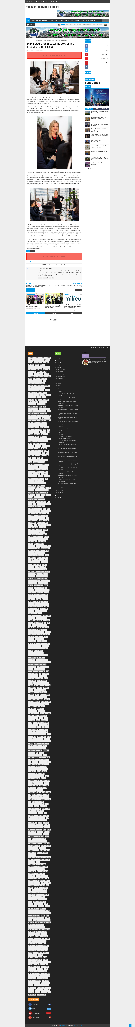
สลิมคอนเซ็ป (40, 871)
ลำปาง (40, 829)
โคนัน (45, 971)
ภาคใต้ (43, 404)
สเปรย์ (33, 889)
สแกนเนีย (39, 889)
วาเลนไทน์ (31, 446)
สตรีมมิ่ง (42, 850)
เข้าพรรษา (47, 920)
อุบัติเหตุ (35, 387)
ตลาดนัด (31, 434)
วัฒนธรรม (31, 834)
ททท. (44, 525)
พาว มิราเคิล (35, 794)
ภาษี (30, 799)
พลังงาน (30, 394)
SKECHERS (44, 629)
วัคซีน (45, 378)
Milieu (67, 294)
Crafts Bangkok (30, 294)
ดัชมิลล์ (38, 720)
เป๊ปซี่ (38, 938)
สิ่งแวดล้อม (31, 399)
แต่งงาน (30, 587)
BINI (47, 601)
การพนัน (35, 378)
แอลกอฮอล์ (41, 367)
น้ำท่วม (30, 387)
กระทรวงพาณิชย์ (43, 459)
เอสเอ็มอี (36, 585)
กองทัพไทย (39, 662)
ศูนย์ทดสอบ (31, 848)
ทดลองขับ (31, 734)
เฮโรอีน (45, 957)
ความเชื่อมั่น (31, 692)
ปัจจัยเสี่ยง (40, 373)
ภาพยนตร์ (31, 406)
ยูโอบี (47, 817)
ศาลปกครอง (31, 843)
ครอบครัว (39, 515)
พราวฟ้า (43, 792)
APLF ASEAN (31, 601)
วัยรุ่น (46, 836)
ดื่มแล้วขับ (31, 724)
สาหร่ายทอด (37, 882)
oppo (48, 643)
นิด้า (41, 750)
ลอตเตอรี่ (40, 476)
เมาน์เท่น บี (35, 580)
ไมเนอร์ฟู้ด (31, 992)
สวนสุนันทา (31, 873)
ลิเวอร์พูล (43, 552)
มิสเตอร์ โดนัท (32, 808)
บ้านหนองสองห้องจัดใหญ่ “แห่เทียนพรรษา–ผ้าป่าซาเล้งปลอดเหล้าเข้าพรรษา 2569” (93, 24)
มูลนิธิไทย (40, 813)
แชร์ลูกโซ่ (37, 961)
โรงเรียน (31, 985)
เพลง (47, 578)
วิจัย (30, 838)
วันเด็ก (44, 415)
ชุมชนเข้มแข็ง (41, 710)
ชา (47, 704)
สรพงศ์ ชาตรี (42, 869)
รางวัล (30, 443)
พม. (49, 439)
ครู (45, 392)
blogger (36, 313)
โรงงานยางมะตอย (45, 982)
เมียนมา (43, 943)
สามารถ (30, 392)
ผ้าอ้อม (46, 785)
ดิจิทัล (30, 422)
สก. (44, 848)
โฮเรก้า (42, 499)
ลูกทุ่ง (30, 831)
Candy (30, 504)
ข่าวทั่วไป (44, 20)
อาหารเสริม (31, 910)
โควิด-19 (47, 360)
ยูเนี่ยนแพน (42, 817)
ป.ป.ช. (47, 764)
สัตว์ (48, 878)
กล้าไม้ (45, 659)
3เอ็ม (38, 457)
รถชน (30, 820)
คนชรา (41, 683)
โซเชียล (40, 973)
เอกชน (30, 952)
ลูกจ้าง (48, 829)
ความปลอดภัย (46, 385)
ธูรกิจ (49, 741)
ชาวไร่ (43, 462)
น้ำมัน (45, 755)
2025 (58, 360)
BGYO (43, 601)
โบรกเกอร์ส (41, 975)
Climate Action (35, 606)
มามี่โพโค (36, 806)
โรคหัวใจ (31, 982)
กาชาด (34, 664)
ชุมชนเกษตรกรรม (33, 710)
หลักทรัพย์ (31, 896)
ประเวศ (30, 773)
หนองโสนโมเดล (39, 892)
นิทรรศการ (45, 750)
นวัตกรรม (40, 422)
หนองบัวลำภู (31, 892)
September (60, 376)
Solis (42, 631)
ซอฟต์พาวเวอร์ (32, 522)
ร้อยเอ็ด (30, 829)
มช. (30, 801)
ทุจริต (44, 736)
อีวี (29, 915)
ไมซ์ (48, 989)
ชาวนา (46, 520)
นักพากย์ (45, 529)
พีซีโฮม (41, 794)
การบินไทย (39, 666)
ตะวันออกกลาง (32, 727)
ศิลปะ (49, 415)
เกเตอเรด (41, 920)
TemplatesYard (63, 1025)
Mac (37, 618)
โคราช (30, 973)
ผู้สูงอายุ (35, 541)
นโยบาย (41, 752)
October (60, 374)
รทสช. (45, 820)
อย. (29, 452)
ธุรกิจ (49, 376)
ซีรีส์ (38, 522)
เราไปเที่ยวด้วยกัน (44, 945)
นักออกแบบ (36, 748)
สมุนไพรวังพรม (40, 866)
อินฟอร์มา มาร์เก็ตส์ (33, 408)
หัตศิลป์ (42, 896)
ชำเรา (37, 706)
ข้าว (44, 411)
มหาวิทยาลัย (40, 803)
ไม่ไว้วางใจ (38, 501)
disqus (54, 313)
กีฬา (72, 20)
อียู (49, 913)
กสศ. (39, 376)
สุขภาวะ (38, 483)
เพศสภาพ (31, 943)
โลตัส (38, 499)
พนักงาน (31, 543)
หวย (44, 406)
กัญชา (34, 397)
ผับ (41, 471)
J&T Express (32, 618)
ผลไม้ (30, 471)
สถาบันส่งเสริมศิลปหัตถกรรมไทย (36, 857)
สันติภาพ (36, 880)
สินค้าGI (48, 882)
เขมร (46, 573)
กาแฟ (43, 671)
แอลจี (45, 968)
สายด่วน (47, 880)
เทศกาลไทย (36, 934)
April (59, 388)
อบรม (30, 427)
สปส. (34, 562)
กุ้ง (40, 673)
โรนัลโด (36, 985)
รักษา (30, 824)
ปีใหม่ (38, 404)
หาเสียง (43, 483)
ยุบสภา (46, 815)
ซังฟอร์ (30, 715)
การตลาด (57, 20)
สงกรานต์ (43, 394)
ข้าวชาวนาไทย (32, 680)
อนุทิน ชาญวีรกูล (42, 569)
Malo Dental (43, 618)
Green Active (43, 611)
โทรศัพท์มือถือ (32, 499)
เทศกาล (30, 934)
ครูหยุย (48, 685)
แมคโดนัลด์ (41, 383)
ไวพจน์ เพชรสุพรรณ (45, 992)
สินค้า (42, 480)
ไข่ (29, 989)
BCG (48, 501)
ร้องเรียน (48, 827)
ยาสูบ (44, 397)
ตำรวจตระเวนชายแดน (34, 729)
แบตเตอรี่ (43, 961)
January (60, 492)
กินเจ (44, 429)
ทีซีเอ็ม (30, 527)
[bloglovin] (44, 2)
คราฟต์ (43, 685)
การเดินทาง (31, 671)
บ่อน (46, 436)
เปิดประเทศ (44, 492)
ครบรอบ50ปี (37, 685)
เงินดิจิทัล (31, 924)
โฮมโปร (45, 987)
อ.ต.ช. (30, 901)
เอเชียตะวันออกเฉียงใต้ (43, 952)
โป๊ (29, 978)
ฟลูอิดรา (46, 794)
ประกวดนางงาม (36, 766)
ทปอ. (36, 734)
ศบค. (40, 406)
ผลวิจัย (48, 780)
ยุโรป (30, 817)
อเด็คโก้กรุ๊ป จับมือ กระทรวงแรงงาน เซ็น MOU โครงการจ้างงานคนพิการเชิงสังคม (99, 124)
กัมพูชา (30, 513)
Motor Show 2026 (41, 504)
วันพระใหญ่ (45, 834)
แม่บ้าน (45, 964)
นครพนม (31, 743)
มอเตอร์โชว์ (31, 473)
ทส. (45, 734)
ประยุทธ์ (45, 469)
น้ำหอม (30, 757)
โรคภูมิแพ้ (31, 592)
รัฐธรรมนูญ (40, 550)
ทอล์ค (48, 734)
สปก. (41, 859)
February (60, 490)
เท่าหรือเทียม (38, 936)
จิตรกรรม (31, 699)
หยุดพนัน (44, 564)
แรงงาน (48, 394)
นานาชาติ (31, 750)
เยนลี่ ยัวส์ (31, 945)
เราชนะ (36, 945)
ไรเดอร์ (30, 429)
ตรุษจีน (39, 525)
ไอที (62, 20)
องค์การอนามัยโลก (33, 569)
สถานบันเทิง (38, 446)
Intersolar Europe (45, 615)
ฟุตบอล (30, 371)
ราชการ (30, 552)
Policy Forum (32, 506)
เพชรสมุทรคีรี (37, 941)
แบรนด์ (48, 961)
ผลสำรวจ (31, 415)
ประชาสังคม (31, 538)
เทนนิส (45, 931)
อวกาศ (41, 903)
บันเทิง (82, 20)
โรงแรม (40, 594)
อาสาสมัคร (42, 908)
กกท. (48, 508)
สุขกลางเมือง (37, 887)
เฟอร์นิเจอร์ (37, 943)
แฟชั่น (37, 964)
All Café (38, 601)
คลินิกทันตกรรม (32, 687)
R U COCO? (39, 627)
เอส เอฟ (30, 585)
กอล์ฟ (30, 664)
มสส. (42, 801)
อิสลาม (45, 913)
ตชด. (30, 466)
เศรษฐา (30, 950)
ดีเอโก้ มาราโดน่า (37, 722)
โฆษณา (35, 973)
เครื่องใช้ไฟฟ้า (45, 399)
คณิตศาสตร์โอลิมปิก (41, 680)
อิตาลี (37, 910)
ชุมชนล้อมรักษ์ (32, 464)
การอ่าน (42, 669)
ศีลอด (42, 845)
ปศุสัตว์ (30, 778)
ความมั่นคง (46, 687)
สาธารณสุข (38, 385)
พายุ (30, 794)
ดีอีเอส (30, 722)
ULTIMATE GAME (32, 641)
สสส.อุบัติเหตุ (32, 875)
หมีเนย (37, 894)
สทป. (30, 562)
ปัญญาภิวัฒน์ (37, 778)
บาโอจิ (40, 762)
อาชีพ (30, 908)
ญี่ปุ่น (42, 522)
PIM (33, 624)
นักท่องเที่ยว (43, 745)
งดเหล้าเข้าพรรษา (38, 380)
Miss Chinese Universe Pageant (41, 620)
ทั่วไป (30, 736)
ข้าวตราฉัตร (31, 369)
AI (41, 457)
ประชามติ (45, 769)
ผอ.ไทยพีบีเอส (36, 471)
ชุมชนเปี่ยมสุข (32, 713)
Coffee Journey (45, 606)
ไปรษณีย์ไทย (32, 501)
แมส (41, 964)
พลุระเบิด (49, 792)
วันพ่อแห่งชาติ (32, 836)
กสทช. (30, 462)
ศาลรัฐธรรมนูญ (32, 557)
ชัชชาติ (30, 520)
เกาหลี (30, 920)
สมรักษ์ (38, 862)
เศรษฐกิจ (44, 371)
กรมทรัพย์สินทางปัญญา (42, 648)
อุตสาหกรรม (36, 427)
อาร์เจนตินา (35, 908)
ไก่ (49, 987)
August (59, 378)
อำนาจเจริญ (46, 571)
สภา (49, 859)
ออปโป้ (46, 903)
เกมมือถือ (47, 917)
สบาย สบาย (35, 859)
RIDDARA (46, 627)
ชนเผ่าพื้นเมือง (36, 701)
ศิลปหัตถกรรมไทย (45, 843)
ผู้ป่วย (30, 541)
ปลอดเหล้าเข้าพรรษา (33, 776)
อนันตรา (31, 903)
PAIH (48, 622)
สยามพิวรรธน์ (44, 562)
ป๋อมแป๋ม (38, 780)
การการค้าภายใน (42, 664)
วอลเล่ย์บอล (40, 831)
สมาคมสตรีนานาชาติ (33, 864)
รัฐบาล (46, 550)
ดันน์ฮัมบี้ (31, 525)
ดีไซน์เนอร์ (45, 722)
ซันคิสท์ (35, 715)
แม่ (46, 587)
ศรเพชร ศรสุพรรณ (33, 841)
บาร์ (30, 762)
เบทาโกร (39, 452)
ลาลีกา (35, 829)
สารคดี (38, 448)
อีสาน (38, 915)
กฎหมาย (39, 645)
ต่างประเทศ (37, 434)
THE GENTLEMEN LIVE (44, 634)
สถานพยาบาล (32, 855)
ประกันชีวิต (44, 766)
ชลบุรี (47, 518)
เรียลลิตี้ (30, 948)
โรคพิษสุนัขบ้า (45, 980)
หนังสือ (30, 450)
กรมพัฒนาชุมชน (32, 652)
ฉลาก (30, 701)
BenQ (37, 604)
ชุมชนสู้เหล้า (40, 708)
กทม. (42, 392)
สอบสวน (46, 875)
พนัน (35, 543)
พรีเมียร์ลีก (31, 441)
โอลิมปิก (47, 455)
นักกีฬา (37, 745)
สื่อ (36, 399)
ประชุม (37, 538)
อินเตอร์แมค (31, 913)
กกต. (44, 508)
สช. (29, 559)
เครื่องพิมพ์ (37, 922)
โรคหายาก (37, 982)
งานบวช (48, 694)
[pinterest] (41, 2)
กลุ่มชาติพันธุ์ (32, 659)
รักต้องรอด (45, 822)
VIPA (41, 508)
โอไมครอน (39, 987)
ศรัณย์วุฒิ (43, 838)
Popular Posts (88, 109)
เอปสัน (45, 583)
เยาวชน (42, 364)
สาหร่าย (30, 882)
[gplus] (39, 2)
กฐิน (43, 645)
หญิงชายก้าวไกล (46, 418)
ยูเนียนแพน (35, 817)
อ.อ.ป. (41, 450)
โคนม (41, 971)
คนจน (30, 683)
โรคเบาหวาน (38, 592)
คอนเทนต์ (45, 515)
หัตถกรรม (36, 450)
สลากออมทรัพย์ (32, 871)
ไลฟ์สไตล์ (67, 20)
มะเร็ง (36, 406)
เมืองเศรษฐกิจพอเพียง (44, 580)
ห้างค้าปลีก (43, 566)
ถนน (30, 413)
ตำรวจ (34, 422)
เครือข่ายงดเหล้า (32, 376)
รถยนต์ (40, 820)
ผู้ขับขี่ (30, 783)
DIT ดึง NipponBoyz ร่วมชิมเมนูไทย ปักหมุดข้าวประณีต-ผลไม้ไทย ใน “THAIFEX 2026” (53, 306)
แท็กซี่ (35, 587)
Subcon (43, 506)
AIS (46, 599)
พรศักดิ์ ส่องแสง (32, 792)
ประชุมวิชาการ (32, 771)
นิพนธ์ (38, 371)
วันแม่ (44, 443)
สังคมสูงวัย (35, 878)
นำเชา (36, 750)
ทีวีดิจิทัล (39, 736)
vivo (30, 645)
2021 (58, 495)
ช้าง (38, 713)
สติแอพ (30, 852)
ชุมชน (48, 411)
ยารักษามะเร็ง (40, 815)
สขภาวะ (37, 850)
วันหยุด (47, 555)
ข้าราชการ (46, 513)
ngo (44, 643)
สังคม (30, 878)
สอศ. (34, 448)
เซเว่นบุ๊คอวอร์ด (40, 927)
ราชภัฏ (42, 827)
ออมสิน (30, 906)
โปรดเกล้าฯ (42, 590)
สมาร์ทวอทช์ (43, 864)
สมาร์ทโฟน (31, 480)
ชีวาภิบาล (42, 706)
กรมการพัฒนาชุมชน (33, 459)
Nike (34, 622)
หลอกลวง (46, 894)
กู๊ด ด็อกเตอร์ (45, 673)
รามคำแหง (31, 364)
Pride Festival (32, 627)
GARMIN (45, 608)
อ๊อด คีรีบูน (36, 917)
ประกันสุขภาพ (32, 769)
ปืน (41, 538)
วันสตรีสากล (41, 555)
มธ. (33, 801)
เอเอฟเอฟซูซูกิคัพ (33, 955)
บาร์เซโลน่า (35, 762)
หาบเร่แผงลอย (32, 899)
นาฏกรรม (43, 748)
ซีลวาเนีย (31, 717)
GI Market (31, 611)
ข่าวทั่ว (35, 678)
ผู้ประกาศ (31, 425)
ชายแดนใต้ (31, 706)
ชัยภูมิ (44, 704)
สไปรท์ (44, 889)
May (59, 385)
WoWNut (44, 641)
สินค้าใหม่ (38, 885)
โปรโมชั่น (31, 420)
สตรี (33, 559)
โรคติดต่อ (31, 980)
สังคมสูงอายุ (42, 878)
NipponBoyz (39, 622)
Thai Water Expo (39, 638)
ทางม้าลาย (35, 466)
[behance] (51, 2)
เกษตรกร (42, 427)
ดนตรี (46, 522)
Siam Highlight (42, 7)
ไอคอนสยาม (42, 387)
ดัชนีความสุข (32, 720)
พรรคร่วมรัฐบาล (38, 789)
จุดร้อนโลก (46, 699)
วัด (35, 555)
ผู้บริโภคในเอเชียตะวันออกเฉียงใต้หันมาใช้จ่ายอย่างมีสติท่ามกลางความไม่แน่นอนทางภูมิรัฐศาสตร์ (72, 306)
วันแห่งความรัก (40, 836)
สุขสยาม (45, 425)
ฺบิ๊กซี (44, 487)
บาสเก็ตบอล (31, 536)
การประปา (46, 666)
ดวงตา (45, 717)
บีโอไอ (45, 422)
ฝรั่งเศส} (34, 787)
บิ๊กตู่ (50, 762)
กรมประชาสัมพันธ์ (38, 650)
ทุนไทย (48, 736)
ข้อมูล (45, 678)
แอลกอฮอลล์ (40, 968)
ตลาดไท (47, 724)
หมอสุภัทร (38, 564)
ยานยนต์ (77, 20)
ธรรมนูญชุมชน (39, 738)
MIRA (35, 504)
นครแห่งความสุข (45, 743)
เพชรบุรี (30, 941)
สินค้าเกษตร (31, 885)
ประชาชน (38, 439)
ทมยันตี (40, 734)
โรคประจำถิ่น (38, 980)
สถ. (46, 478)
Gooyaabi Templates (78, 1025)
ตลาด (36, 724)
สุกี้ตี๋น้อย (31, 887)
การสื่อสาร (36, 669)
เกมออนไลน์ (40, 573)
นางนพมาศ (31, 532)
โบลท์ (35, 455)
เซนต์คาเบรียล (32, 927)
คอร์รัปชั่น (38, 692)
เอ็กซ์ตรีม (40, 955)
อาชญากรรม (31, 487)
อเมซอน (30, 917)
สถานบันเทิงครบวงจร (42, 852)
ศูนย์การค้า (48, 845)
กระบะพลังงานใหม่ (33, 655)
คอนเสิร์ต (48, 420)
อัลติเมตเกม (41, 906)
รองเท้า (40, 822)
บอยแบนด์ (47, 757)
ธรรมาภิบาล (31, 741)
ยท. (45, 813)
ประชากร (39, 769)
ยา (46, 441)
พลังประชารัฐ (32, 545)
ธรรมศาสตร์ (47, 738)
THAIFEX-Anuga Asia (33, 508)
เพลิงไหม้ (44, 941)
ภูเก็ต (43, 441)
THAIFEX (36, 420)
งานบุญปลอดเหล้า (38, 697)
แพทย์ (35, 497)
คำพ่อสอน (44, 692)
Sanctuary (36, 631)
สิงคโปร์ (43, 882)
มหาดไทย (47, 390)
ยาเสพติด (46, 373)
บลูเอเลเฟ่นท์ (36, 757)
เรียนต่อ (48, 494)
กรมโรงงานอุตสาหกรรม (34, 511)
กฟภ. (34, 648)
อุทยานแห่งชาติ (32, 573)
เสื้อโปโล (46, 950)
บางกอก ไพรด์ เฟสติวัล (34, 534)
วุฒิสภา (30, 478)
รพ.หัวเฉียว (31, 367)
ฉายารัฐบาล (42, 518)
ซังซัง (49, 713)
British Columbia (44, 604)
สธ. (29, 418)
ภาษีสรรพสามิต (36, 799)
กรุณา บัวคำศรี (41, 657)
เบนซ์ (30, 938)
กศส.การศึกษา (32, 662)
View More (79, 290)
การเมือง (31, 362)
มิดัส (46, 806)
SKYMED (30, 631)
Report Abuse (85, 353)
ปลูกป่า (47, 776)
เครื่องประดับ (32, 576)
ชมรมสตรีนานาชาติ (45, 701)
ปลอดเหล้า (44, 439)
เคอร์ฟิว (38, 576)
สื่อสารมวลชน (32, 483)
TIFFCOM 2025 (32, 636)
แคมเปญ (31, 497)
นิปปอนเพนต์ (32, 752)
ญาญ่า (36, 717)
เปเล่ (34, 938)
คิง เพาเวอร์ (43, 432)
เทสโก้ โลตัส (44, 934)
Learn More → (92, 364)
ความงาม (39, 687)
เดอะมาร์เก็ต (47, 929)
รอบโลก (34, 550)
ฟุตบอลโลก (37, 441)
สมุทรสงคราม (32, 866)
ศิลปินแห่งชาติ (36, 845)
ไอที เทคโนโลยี (32, 994)
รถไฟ (30, 476)
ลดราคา (35, 476)
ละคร (40, 415)
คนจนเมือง (35, 683)
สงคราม (46, 557)
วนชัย (34, 831)
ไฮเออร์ (34, 457)
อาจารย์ (47, 906)
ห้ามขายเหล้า (43, 899)
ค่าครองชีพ (31, 694)
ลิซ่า (45, 476)
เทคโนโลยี (37, 492)
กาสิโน (40, 378)
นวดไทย (39, 529)
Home (28, 40)
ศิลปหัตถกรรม (37, 478)
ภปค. (30, 548)
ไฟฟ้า (37, 597)
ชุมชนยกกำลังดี (32, 708)
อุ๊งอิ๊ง (47, 915)
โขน (37, 971)
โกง (47, 452)
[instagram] (54, 2)
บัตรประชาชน (32, 759)
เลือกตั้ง (35, 383)
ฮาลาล (42, 917)
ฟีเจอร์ (47, 796)
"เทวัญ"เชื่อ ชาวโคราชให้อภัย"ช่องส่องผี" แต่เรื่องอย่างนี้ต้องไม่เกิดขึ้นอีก (99, 136)
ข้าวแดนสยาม (32, 515)
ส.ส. (43, 478)
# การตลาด (32, 251)
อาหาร (30, 380)
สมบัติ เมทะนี (32, 862)
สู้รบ (30, 889)
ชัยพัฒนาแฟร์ (38, 704)
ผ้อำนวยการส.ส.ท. (39, 785)
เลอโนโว (40, 583)
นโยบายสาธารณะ (33, 755)
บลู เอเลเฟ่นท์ (42, 532)
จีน (48, 432)
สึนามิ (43, 885)
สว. (29, 564)
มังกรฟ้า (30, 806)
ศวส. (40, 841)
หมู (41, 894)
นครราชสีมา (42, 527)
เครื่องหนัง (44, 922)
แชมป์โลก (31, 961)
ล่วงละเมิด (31, 555)
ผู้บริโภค (46, 538)
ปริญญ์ (42, 773)
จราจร (45, 697)
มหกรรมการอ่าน (32, 803)
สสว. (40, 425)
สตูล (35, 852)
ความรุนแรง (31, 385)
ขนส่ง (35, 513)
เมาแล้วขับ (36, 392)
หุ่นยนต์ (37, 566)
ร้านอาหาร (36, 552)
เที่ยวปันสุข (31, 936)
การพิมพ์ (31, 669)
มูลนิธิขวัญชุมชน (46, 808)
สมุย (46, 866)
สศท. (33, 564)
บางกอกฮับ (45, 759)
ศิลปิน (30, 845)
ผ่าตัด (36, 425)
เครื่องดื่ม (49, 487)
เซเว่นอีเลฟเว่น (44, 490)
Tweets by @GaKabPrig (90, 168)
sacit (30, 397)
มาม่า (41, 806)
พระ (38, 792)
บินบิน (45, 762)
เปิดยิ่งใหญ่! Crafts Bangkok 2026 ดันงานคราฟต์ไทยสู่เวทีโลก (34, 305)
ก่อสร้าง (30, 676)
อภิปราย (39, 485)
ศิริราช (37, 843)
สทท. (30, 859)
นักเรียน (30, 469)
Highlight (97, 108)
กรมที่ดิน (31, 650)
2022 (58, 367)
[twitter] (36, 2)
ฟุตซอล (39, 397)
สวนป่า (46, 871)
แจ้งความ (45, 959)
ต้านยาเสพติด (38, 731)
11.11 (30, 599)
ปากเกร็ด (43, 778)
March (59, 487)
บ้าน (37, 536)
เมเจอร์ (38, 494)
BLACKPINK (31, 604)
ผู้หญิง (36, 415)
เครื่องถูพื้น (31, 922)
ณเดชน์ (41, 717)
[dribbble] (46, 2)
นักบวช (30, 748)
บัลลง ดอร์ (39, 759)
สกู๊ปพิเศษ (31, 850)
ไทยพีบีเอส (41, 360)
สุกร (47, 885)
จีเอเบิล (35, 518)
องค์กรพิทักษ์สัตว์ (41, 901)
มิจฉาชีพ (38, 473)
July (59, 381)
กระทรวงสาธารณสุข (45, 511)
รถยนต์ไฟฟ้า (44, 473)
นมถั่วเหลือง (31, 745)
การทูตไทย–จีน (32, 666)
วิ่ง (48, 476)
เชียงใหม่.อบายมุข (39, 924)
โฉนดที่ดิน (41, 497)
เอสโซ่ (41, 585)
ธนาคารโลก (31, 738)
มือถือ (34, 548)
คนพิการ (37, 432)
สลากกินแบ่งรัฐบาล (36, 418)
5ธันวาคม (38, 599)
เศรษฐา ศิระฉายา (38, 950)
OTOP (49, 504)
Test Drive (31, 638)
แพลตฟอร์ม (31, 964)
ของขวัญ (40, 513)
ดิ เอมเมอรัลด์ (44, 720)
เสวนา (30, 378)
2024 (58, 362)
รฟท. (30, 550)
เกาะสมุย (35, 920)
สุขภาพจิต (43, 448)
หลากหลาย (31, 566)
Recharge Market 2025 (34, 629)
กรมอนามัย (40, 652)
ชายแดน (41, 520)
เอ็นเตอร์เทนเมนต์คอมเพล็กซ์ (35, 957)
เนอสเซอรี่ (45, 936)
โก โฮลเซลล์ (31, 971)
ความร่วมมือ (37, 690)
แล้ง (42, 966)
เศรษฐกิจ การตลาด (43, 948)
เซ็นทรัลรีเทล (39, 929)
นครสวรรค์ (36, 743)
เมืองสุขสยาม (32, 494)
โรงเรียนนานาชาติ (33, 594)
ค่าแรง (37, 694)
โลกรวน (41, 985)
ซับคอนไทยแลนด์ (42, 715)
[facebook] (34, 2)
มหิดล (46, 803)
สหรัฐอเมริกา (39, 875)
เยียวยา (43, 494)
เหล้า (43, 362)
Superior (47, 631)
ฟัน (40, 545)
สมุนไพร (37, 480)
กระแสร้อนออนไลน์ (90, 20)
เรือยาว (35, 948)
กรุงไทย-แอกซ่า (32, 657)
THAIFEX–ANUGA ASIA (33, 634)
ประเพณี (44, 771)
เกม (39, 399)
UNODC (38, 641)
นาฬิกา (35, 469)
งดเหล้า (30, 518)
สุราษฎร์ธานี (44, 887)
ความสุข (43, 690)
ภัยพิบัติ (45, 471)
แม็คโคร (31, 373)
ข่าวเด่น (33, 20)
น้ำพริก (45, 413)
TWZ (38, 636)
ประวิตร (39, 771)
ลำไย (44, 829)
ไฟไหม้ (43, 989)
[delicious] (56, 2)
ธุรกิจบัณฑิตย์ (43, 741)
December (60, 369)
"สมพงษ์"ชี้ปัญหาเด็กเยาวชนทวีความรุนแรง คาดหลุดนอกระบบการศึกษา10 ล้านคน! (99, 130)
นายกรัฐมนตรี (46, 369)
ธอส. (37, 741)
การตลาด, (44, 50)
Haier (30, 411)
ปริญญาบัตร (36, 773)
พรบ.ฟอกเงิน (40, 787)
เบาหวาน (42, 578)
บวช (42, 757)
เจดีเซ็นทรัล (44, 576)
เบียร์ (47, 427)
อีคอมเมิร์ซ (38, 487)
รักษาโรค (35, 824)
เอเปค (45, 585)
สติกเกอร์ (48, 850)
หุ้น (37, 899)
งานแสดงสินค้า (32, 404)
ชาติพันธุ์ (36, 520)
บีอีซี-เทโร (36, 764)
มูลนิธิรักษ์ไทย (40, 810)
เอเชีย (35, 952)
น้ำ (36, 532)
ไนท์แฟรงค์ (37, 989)
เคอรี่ (49, 922)
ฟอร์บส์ (30, 796)
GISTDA (36, 611)
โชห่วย (30, 455)
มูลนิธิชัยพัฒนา (32, 810)
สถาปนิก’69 (47, 857)
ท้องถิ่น (30, 436)
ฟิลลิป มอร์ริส (41, 796)
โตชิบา (36, 590)
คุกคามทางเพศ (43, 401)
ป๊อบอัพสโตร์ (31, 780)
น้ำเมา (41, 436)
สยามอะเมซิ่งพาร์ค (33, 869)
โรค (48, 590)
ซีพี (47, 464)
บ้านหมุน (42, 764)
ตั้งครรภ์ (39, 727)
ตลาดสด (41, 724)
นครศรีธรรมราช (32, 529)
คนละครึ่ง (42, 420)
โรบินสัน (36, 401)
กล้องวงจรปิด (39, 659)
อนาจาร (36, 903)
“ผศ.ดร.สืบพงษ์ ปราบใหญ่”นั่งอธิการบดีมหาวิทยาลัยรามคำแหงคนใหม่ (100, 158)
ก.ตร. (34, 645)
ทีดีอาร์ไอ (36, 527)
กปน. (47, 645)
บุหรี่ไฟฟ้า (41, 390)
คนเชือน (46, 683)
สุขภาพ (37, 364)
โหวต (34, 987)
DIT (47, 294)
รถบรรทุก (35, 820)
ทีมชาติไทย (39, 413)
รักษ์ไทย (40, 824)
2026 (58, 358)
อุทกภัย (43, 915)
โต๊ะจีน (30, 975)
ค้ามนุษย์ (42, 694)
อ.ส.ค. (34, 901)
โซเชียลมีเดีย (47, 973)
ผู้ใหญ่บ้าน (31, 785)
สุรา (35, 371)
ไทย (30, 457)
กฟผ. (30, 648)
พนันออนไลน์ (41, 543)
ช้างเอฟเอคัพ (43, 713)
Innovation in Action (34, 615)
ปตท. (30, 766)
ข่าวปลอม (31, 432)
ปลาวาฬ (42, 776)
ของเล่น (30, 678)
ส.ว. (37, 848)
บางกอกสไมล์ (44, 534)
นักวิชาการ (36, 436)
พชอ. (44, 541)
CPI (29, 606)
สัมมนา (41, 880)
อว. (43, 485)
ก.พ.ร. (34, 411)
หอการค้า (37, 896)
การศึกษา (51, 20)
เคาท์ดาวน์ (31, 490)
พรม (46, 787)
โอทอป (45, 594)
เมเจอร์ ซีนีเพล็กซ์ (33, 583)
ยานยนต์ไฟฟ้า (32, 815)
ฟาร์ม (35, 796)
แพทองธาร (41, 587)
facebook (72, 313)
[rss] (49, 2)
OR (44, 622)
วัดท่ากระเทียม (38, 834)
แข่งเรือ (40, 959)
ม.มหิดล (48, 799)
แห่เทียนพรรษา (32, 968)
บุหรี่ (35, 373)
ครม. (36, 390)
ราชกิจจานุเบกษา (37, 443)
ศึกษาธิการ (39, 557)
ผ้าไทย (39, 541)
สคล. (44, 380)
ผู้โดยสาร (47, 783)
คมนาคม (31, 685)
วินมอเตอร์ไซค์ (35, 838)
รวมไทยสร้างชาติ (33, 822)
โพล (38, 978)
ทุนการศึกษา (44, 434)
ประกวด (46, 536)
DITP (33, 608)
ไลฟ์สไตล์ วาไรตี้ (44, 597)
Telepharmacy (44, 636)
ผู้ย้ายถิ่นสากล (40, 783)
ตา (43, 727)
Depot (37, 608)
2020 (58, 497)
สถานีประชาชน (45, 446)
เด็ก (36, 367)
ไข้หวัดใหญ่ (31, 597)
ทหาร (34, 413)
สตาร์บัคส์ (38, 559)
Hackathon (38, 613)
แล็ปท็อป (38, 966)
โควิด (48, 408)
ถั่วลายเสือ (45, 731)
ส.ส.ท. (40, 848)
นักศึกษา (45, 466)
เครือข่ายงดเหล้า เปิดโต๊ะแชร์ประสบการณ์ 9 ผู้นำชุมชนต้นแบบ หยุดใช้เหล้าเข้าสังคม (47, 24)
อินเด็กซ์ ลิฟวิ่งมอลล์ (44, 910)
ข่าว (48, 429)
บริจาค (40, 469)
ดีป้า (35, 525)
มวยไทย (37, 801)
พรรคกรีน (31, 789)
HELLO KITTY (31, 613)
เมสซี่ (30, 580)
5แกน (44, 501)
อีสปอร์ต (33, 915)
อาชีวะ (40, 571)
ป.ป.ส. (41, 536)
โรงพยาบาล (40, 455)
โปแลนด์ (48, 975)
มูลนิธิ (38, 548)
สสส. (36, 360)
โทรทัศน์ (35, 975)
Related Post (30, 290)
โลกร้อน (46, 985)
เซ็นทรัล (30, 401)
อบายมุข (46, 450)
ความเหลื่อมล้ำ (36, 462)
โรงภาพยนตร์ (46, 592)
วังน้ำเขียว (46, 831)
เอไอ (43, 452)
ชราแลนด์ (31, 704)
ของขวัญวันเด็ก (42, 676)
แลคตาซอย (31, 966)
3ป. (34, 599)
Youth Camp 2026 (33, 643)
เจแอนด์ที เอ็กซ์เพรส (33, 578)
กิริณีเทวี (36, 673)
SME (38, 506)
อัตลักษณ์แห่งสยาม (33, 571)
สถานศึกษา (44, 559)
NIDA (30, 622)
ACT (43, 599)
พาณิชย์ (30, 383)
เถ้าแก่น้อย (31, 492)
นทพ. (41, 466)
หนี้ (45, 892)
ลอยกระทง (36, 394)
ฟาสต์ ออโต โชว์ (46, 545)
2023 (58, 365)
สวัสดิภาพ (38, 873)
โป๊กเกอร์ (34, 978)
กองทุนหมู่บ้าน (47, 662)
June (59, 383)
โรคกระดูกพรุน (44, 978)
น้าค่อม (40, 755)
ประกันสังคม (31, 439)
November (60, 371)
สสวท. (43, 873)
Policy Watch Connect (41, 624)
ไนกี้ (33, 989)
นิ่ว (37, 752)
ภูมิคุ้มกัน (43, 799)
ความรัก (30, 690)
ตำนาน (47, 727)
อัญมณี (35, 906)
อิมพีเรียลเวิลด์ (39, 913)
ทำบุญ (34, 736)
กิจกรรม (30, 673)
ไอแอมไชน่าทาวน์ (41, 994)
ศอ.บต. (44, 841)
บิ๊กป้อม (30, 764)
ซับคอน (43, 464)
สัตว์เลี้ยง (31, 880)
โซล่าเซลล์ (31, 590)
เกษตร (33, 452)
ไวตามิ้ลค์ (37, 992)
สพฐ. (45, 859)
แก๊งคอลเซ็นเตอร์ (32, 959)
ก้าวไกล (36, 676)
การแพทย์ (38, 671)
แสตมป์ (46, 966)
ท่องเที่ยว (38, 20)
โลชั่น (30, 987)
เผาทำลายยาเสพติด (45, 938)
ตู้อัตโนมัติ (31, 731)
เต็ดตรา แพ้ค (39, 931)
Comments (105, 108)
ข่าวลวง (41, 678)
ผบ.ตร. (43, 780)
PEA (30, 624)
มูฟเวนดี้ (39, 808)
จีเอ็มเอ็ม (41, 699)
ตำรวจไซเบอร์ (44, 729)
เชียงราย (37, 490)
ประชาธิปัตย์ (39, 369)
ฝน (29, 787)
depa (40, 643)
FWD (41, 608)
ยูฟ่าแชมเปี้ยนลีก (45, 548)
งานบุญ (30, 697)
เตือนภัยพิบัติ (31, 931)
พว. (37, 545)
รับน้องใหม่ (46, 824)
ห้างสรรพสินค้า (32, 485)
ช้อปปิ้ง (38, 464)
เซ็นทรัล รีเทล (32, 929)
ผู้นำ (34, 783)
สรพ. (30, 448)
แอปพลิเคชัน (42, 408)
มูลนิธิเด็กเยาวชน (33, 813)
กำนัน (47, 671)
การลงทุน (40, 411)
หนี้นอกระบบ (31, 894)
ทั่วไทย (48, 525)
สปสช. (38, 562)
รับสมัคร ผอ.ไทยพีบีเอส (34, 827)
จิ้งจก (36, 699)
